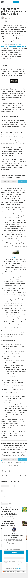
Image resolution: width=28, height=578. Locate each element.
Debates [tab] (15, 503)
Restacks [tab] (11, 486)
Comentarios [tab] (5, 486)
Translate (4, 6)
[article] (14, 513)
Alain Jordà (7, 17)
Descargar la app (21, 571)
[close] (24, 527)
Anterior (6, 476)
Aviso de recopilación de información (16, 464)
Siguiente (22, 476)
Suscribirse (16, 2)
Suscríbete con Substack (15, 558)
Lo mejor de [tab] (4, 503)
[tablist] (8, 486)
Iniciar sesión (23, 2)
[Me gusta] (2, 21)
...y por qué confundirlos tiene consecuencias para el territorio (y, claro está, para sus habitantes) (9, 513)
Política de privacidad (18, 564)
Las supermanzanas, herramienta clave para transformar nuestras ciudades (8, 523)
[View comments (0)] (6, 21)
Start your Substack (9, 571)
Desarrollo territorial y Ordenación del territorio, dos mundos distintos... (10, 509)
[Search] (25, 503)
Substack (7, 575)
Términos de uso (18, 561)
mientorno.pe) (13, 257)
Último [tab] (10, 503)
